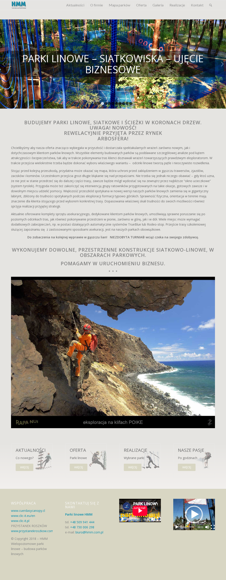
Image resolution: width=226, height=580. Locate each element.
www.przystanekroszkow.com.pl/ (34, 531)
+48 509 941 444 (82, 522)
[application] (140, 510)
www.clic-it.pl (20, 521)
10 (127, 103)
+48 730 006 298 (82, 527)
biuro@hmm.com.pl (89, 532)
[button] (194, 514)
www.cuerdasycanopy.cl (28, 510)
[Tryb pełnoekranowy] (159, 519)
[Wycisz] (153, 519)
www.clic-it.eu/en (23, 516)
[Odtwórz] (123, 519)
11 (130, 103)
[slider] (191, 527)
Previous (4, 64)
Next (222, 64)
